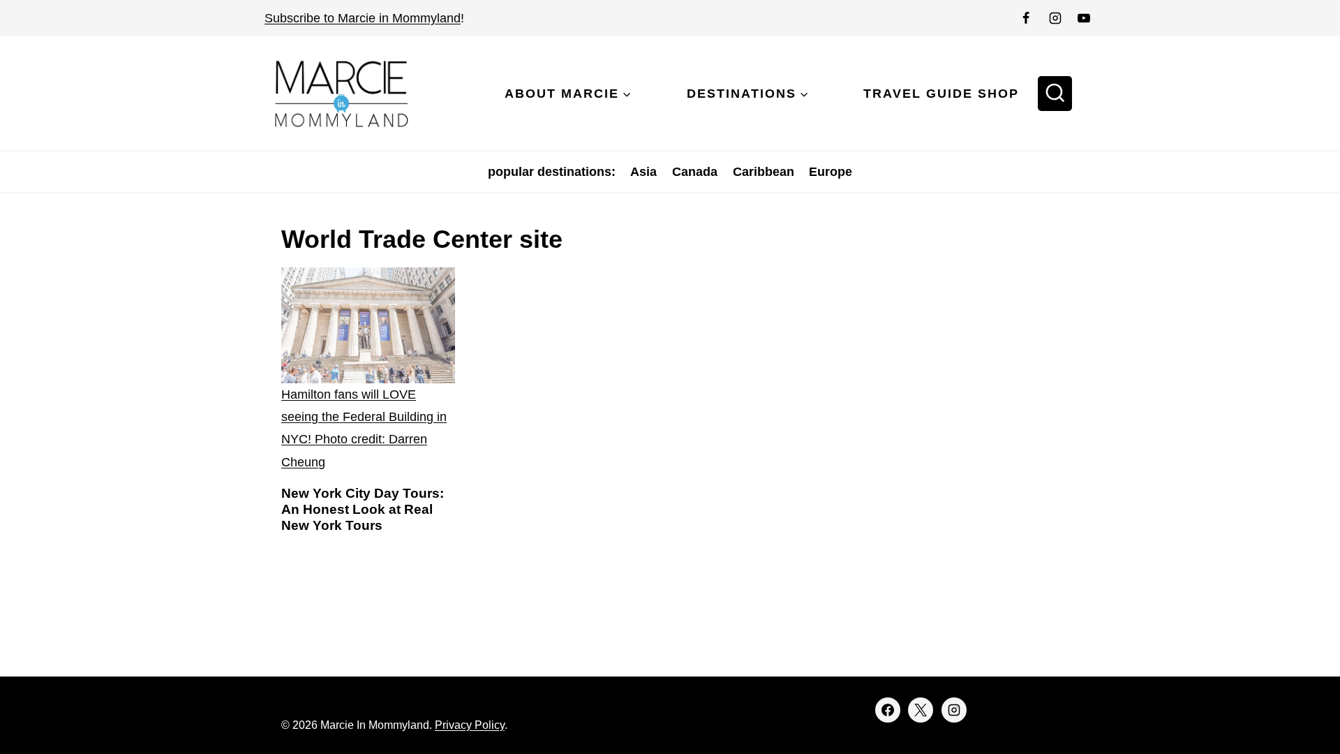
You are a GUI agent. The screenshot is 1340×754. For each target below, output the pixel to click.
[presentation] (368, 370)
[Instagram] (1055, 18)
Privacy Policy (470, 725)
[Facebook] (1025, 18)
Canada (694, 172)
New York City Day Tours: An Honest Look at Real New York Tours (362, 509)
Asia (643, 172)
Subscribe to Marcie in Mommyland (363, 18)
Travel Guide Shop (941, 94)
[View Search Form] (1055, 93)
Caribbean (763, 172)
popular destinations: (552, 172)
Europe (830, 172)
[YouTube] (1083, 18)
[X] (920, 710)
